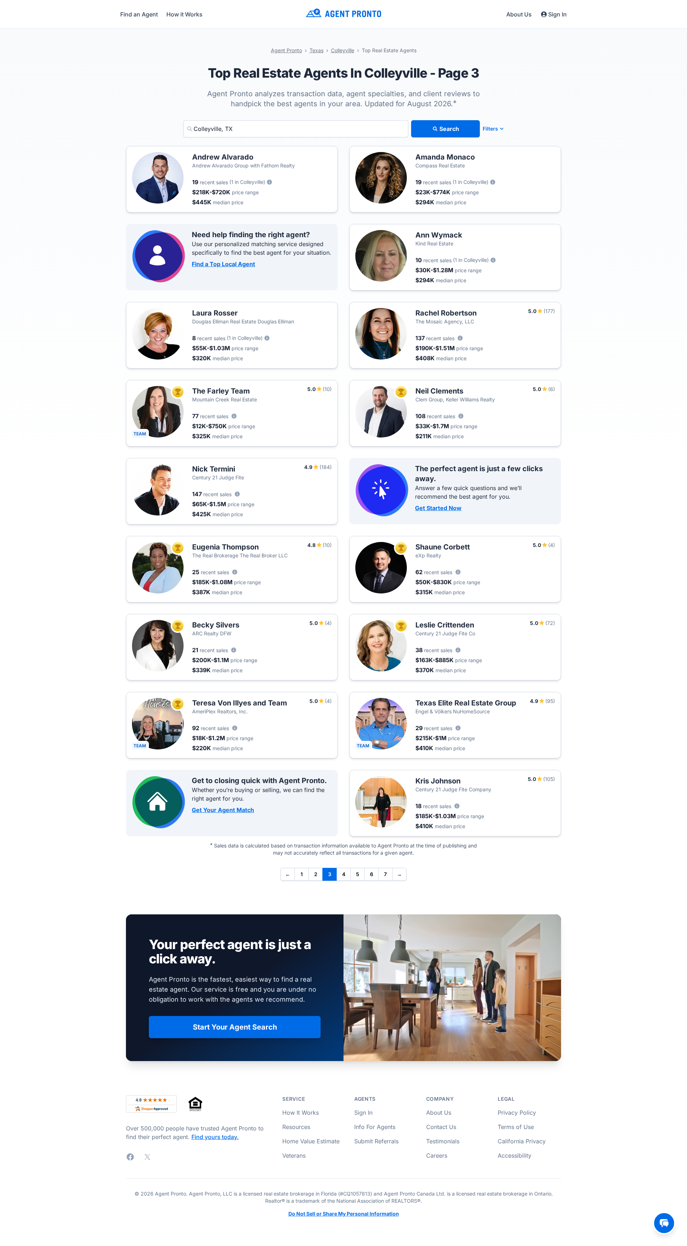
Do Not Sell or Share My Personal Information (343, 1214)
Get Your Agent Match (223, 809)
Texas (316, 50)
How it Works (184, 14)
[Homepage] (343, 14)
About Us (519, 14)
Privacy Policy (517, 1112)
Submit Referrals (376, 1141)
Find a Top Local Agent (223, 264)
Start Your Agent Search (235, 1027)
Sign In (557, 14)
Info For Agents (374, 1126)
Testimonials (442, 1141)
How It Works (300, 1112)
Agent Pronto (286, 50)
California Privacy (522, 1141)
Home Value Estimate (311, 1141)
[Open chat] (664, 1223)
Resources (296, 1126)
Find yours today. (215, 1136)
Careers (436, 1155)
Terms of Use (516, 1126)
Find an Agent (139, 14)
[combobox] (295, 128)
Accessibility (514, 1155)
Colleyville (342, 50)
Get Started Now (438, 508)
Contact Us (441, 1126)
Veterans (294, 1155)
